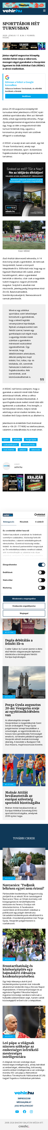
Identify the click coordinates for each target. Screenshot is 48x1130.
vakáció (22, 449)
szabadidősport (10, 444)
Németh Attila (29, 444)
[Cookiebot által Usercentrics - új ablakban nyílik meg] (34, 515)
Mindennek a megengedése (24, 599)
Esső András (9, 449)
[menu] (44, 10)
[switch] (41, 572)
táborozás (35, 449)
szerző (16, 464)
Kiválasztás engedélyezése (24, 606)
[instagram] (31, 1112)
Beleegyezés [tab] (8, 522)
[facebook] (24, 1112)
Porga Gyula (31, 439)
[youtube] (17, 1112)
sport (6, 439)
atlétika (17, 439)
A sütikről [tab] (39, 522)
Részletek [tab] (24, 522)
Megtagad (24, 613)
